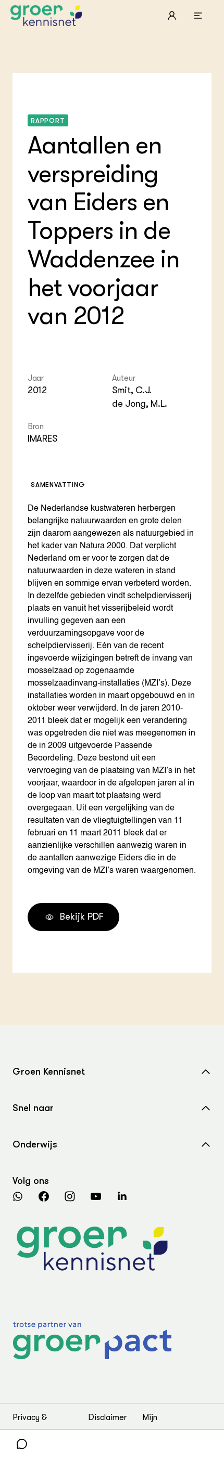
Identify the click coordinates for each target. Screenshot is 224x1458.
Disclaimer (107, 1417)
